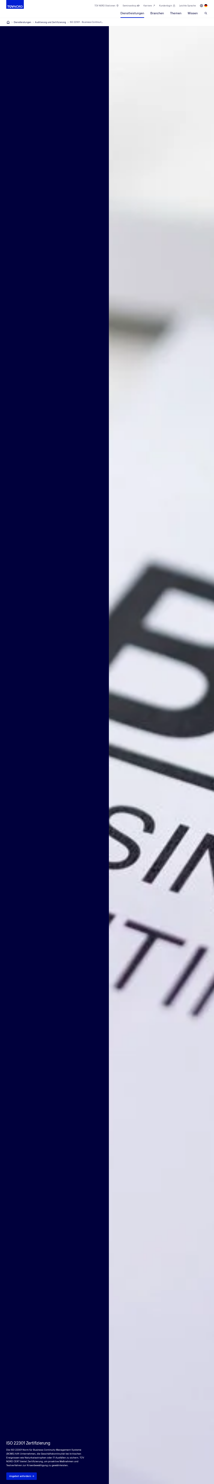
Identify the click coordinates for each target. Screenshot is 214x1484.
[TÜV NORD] (8, 22)
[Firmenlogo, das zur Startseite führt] (15, 4)
